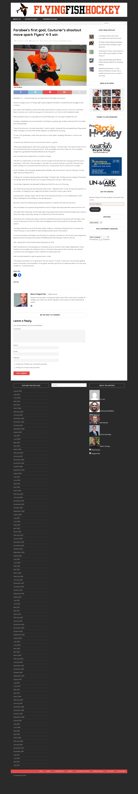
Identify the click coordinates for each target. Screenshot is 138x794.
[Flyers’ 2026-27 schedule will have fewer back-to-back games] (97, 100)
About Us (16, 19)
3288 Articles (52, 294)
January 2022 (18, 580)
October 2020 (18, 631)
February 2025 (18, 453)
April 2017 (16, 762)
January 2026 (18, 415)
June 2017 (16, 758)
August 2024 (17, 473)
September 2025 (18, 429)
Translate (106, 239)
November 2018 (18, 710)
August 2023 (17, 514)
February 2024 (18, 494)
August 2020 (17, 638)
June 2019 (16, 686)
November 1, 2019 (22, 41)
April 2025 (16, 446)
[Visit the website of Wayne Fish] (31, 306)
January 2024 (18, 497)
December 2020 (18, 624)
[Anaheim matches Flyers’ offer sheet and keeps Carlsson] (116, 107)
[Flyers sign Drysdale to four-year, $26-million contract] (116, 92)
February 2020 (18, 659)
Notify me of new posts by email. (28, 367)
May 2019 (16, 689)
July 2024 (16, 477)
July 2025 (16, 435)
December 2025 (18, 418)
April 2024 (16, 487)
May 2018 (16, 731)
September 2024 (18, 470)
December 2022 (18, 542)
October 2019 (17, 672)
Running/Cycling (50, 19)
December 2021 (18, 583)
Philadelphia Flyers (65, 41)
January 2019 (17, 703)
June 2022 (16, 563)
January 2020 (18, 662)
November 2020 (18, 628)
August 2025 (17, 432)
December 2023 (18, 501)
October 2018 (17, 714)
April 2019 (16, 693)
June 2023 (16, 521)
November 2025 (18, 422)
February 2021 (18, 617)
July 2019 (16, 683)
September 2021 (18, 593)
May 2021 (16, 607)
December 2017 (18, 748)
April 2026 (16, 405)
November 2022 (18, 545)
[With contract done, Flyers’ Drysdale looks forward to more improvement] (106, 92)
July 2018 (16, 724)
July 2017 (16, 755)
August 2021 (17, 597)
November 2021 (18, 586)
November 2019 (18, 669)
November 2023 (18, 504)
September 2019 (18, 676)
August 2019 (17, 679)
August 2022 (17, 556)
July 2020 (16, 641)
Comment (17, 329)
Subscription (59, 771)
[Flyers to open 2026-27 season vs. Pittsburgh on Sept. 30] (97, 107)
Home (40, 771)
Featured (110, 771)
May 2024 (16, 483)
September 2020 (19, 635)
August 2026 (17, 391)
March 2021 (17, 614)
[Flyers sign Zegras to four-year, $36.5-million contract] (116, 100)
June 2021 (16, 604)
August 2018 (17, 720)
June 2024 (16, 480)
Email (15, 351)
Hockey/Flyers (31, 19)
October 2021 (17, 590)
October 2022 (18, 549)
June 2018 (16, 727)
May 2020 (16, 648)
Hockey (55, 41)
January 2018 (17, 744)
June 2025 (16, 439)
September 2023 (18, 511)
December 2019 (18, 666)
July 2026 (16, 394)
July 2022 (16, 559)
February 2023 (18, 535)
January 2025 (18, 456)
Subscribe (95, 209)
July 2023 (16, 518)
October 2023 (18, 508)
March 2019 (17, 696)
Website (16, 358)
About (49, 771)
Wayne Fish (35, 41)
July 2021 (16, 600)
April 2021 (16, 611)
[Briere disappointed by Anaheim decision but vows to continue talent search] (106, 107)
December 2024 (18, 460)
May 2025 (16, 442)
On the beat (121, 771)
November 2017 (18, 751)
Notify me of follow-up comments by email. (31, 364)
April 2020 (16, 652)
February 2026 (18, 411)
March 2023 (17, 532)
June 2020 (16, 645)
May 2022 (16, 566)
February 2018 (18, 741)
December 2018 (18, 707)
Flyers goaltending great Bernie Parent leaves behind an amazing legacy (111, 62)
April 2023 (16, 528)
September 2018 (18, 717)
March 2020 (17, 655)
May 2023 (16, 525)
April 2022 (16, 569)
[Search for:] (114, 23)
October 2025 (18, 425)
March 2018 (17, 738)
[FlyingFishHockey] (69, 16)
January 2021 (17, 621)
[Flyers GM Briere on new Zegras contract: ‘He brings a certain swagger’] (106, 100)
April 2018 (16, 734)
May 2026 (16, 401)
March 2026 (17, 408)
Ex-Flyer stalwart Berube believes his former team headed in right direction (110, 44)
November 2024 (18, 463)
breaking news (47, 41)
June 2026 (16, 398)
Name (15, 345)
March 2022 (17, 573)
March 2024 (17, 490)
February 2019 (18, 700)
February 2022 (18, 576)
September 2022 (18, 552)
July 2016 (16, 765)
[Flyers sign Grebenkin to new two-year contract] (97, 92)
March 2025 (17, 449)
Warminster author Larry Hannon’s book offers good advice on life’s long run (111, 53)
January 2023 (18, 538)
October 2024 (18, 466)
